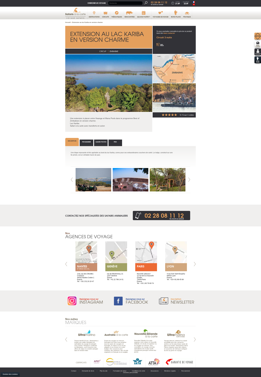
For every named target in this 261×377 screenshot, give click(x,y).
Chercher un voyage (97, 3)
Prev (72, 180)
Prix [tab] (115, 142)
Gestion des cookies (10, 374)
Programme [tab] (86, 142)
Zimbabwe (114, 51)
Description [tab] (72, 141)
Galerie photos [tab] (101, 142)
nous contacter (169, 33)
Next (189, 180)
